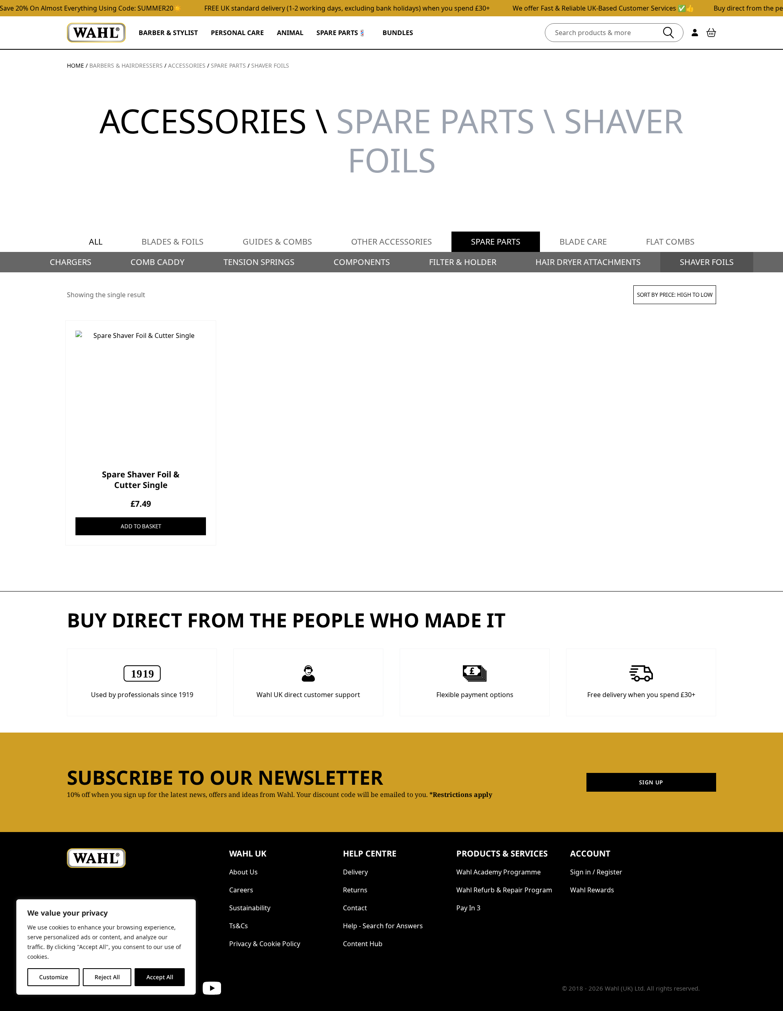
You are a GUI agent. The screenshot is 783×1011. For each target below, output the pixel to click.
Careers (241, 889)
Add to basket (141, 526)
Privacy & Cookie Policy (264, 943)
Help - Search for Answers (383, 925)
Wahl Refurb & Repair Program (504, 889)
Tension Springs (258, 261)
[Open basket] (711, 32)
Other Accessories (391, 241)
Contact (355, 907)
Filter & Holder (462, 261)
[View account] (695, 32)
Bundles (398, 32)
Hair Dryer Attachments (588, 261)
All (95, 241)
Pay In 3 (468, 907)
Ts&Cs (238, 925)
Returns (355, 889)
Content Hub (363, 943)
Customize (53, 977)
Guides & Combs (277, 241)
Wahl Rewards (592, 889)
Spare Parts (495, 241)
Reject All (107, 977)
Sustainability (249, 907)
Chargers (70, 261)
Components (362, 261)
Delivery (355, 872)
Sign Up (651, 782)
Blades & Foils (172, 241)
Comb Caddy (157, 261)
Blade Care (583, 241)
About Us (243, 872)
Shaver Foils (707, 261)
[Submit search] (668, 32)
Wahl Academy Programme (498, 872)
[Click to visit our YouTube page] (212, 988)
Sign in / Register (596, 872)
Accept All (159, 977)
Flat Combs (670, 241)
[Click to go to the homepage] (96, 32)
